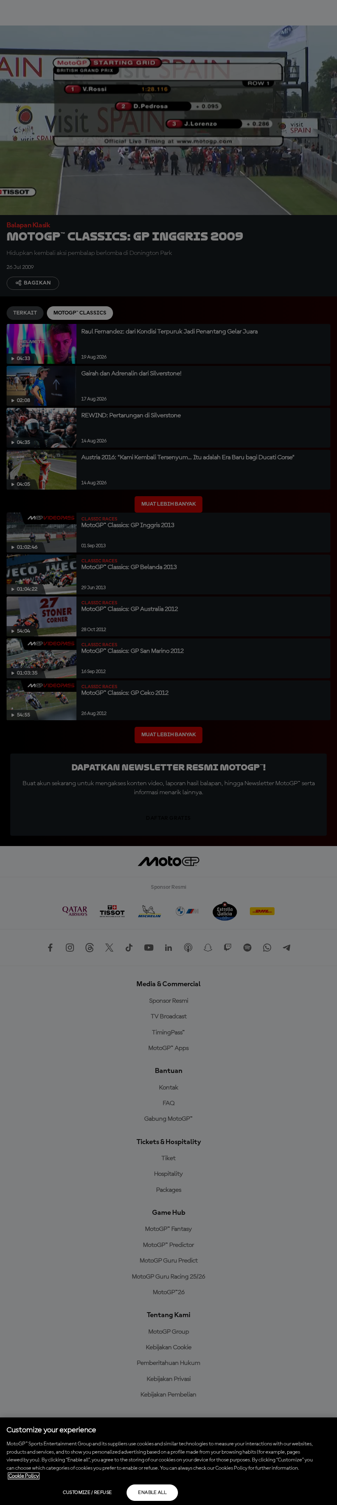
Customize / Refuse (87, 1492)
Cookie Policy (24, 1476)
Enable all (152, 1492)
